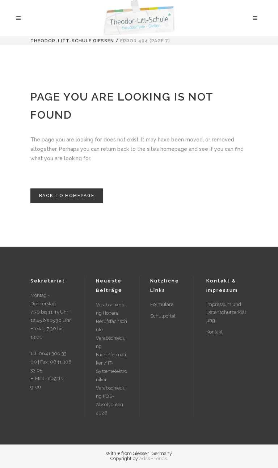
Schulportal (163, 316)
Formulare (161, 304)
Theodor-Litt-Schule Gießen (72, 40)
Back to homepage (66, 195)
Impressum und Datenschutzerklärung (226, 312)
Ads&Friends (153, 458)
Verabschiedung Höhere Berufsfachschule (111, 317)
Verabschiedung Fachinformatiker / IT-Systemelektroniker (111, 358)
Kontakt (214, 332)
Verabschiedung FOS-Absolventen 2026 (111, 400)
